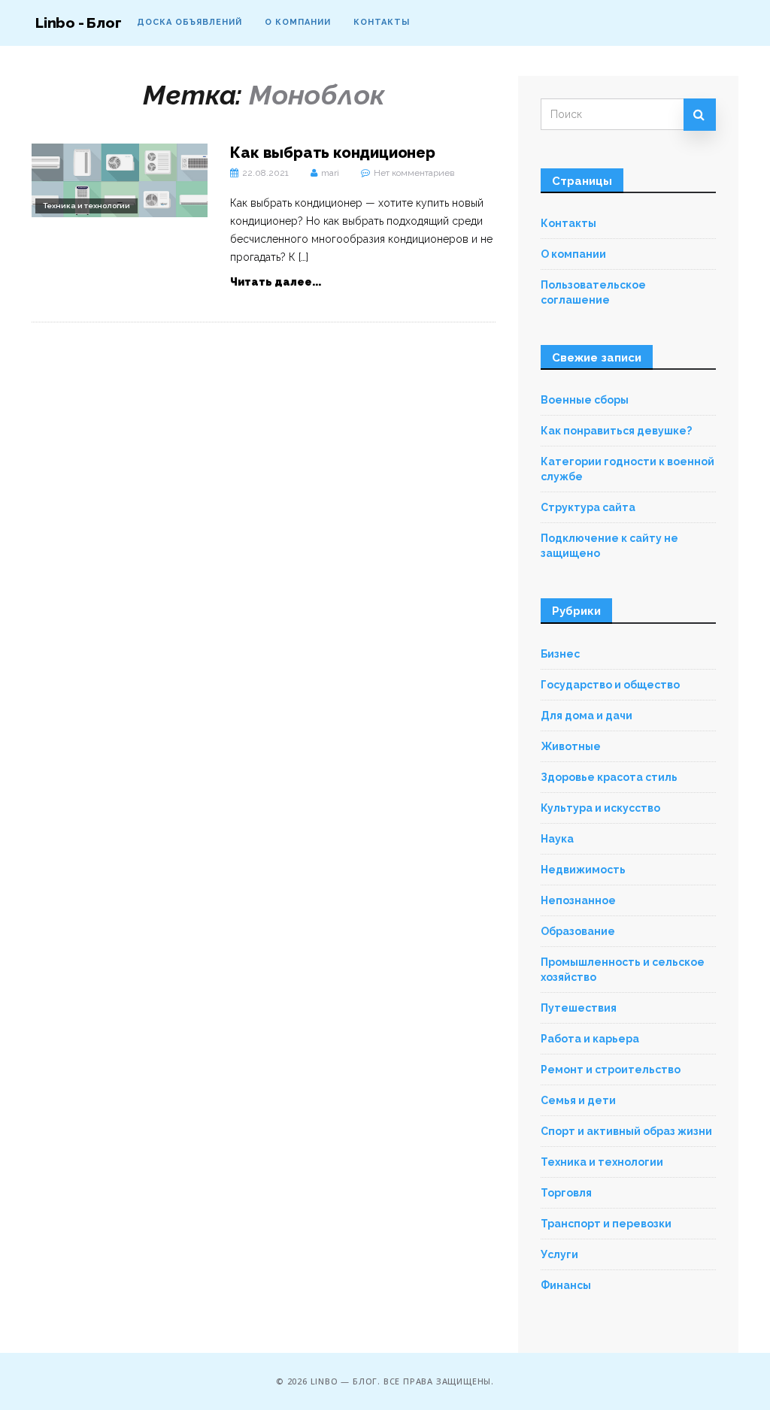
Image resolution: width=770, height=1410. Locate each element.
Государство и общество (610, 685)
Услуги (559, 1254)
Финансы (566, 1285)
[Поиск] (700, 114)
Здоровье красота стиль (609, 777)
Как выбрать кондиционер (332, 153)
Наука (557, 839)
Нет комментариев (414, 173)
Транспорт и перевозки (606, 1224)
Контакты (381, 22)
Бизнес (560, 654)
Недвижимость (583, 870)
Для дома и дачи (586, 716)
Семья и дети (578, 1100)
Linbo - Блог (78, 22)
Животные (571, 746)
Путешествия (579, 1008)
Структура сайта (588, 507)
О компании (298, 22)
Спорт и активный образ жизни (626, 1131)
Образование (578, 931)
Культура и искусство (600, 808)
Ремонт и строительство (611, 1070)
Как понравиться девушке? (616, 431)
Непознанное (578, 900)
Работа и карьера (590, 1039)
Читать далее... (275, 282)
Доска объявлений (189, 22)
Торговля (566, 1193)
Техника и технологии (86, 205)
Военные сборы (585, 400)
